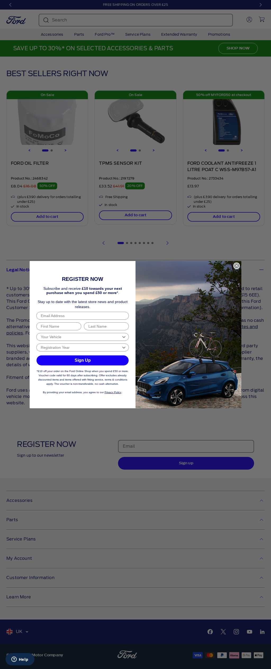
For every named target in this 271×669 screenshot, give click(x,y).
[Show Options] (124, 337)
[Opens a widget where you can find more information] (19, 659)
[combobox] (81, 337)
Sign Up (83, 360)
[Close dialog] (236, 265)
